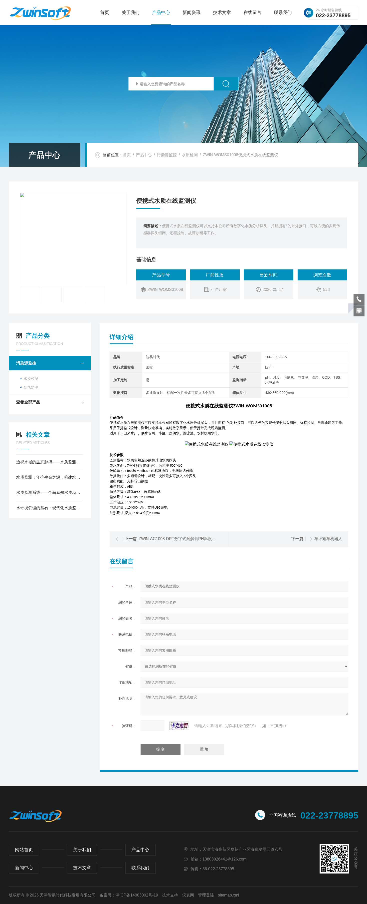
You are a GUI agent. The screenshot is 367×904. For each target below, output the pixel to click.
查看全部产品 (28, 402)
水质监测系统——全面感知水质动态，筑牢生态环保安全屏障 (49, 492)
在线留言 (252, 12)
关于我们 (131, 12)
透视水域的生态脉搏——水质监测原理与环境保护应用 (49, 462)
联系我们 (283, 12)
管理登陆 (206, 895)
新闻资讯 (191, 12)
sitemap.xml (228, 895)
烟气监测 (30, 387)
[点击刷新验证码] (179, 726)
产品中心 (161, 12)
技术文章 (222, 12)
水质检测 (190, 155)
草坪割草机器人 (328, 539)
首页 (104, 12)
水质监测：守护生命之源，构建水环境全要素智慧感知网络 (49, 477)
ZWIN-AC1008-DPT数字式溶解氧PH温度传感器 (181, 539)
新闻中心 (24, 867)
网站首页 (24, 849)
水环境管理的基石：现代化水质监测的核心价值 (49, 508)
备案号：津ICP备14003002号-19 (129, 895)
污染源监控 (167, 155)
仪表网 (188, 895)
